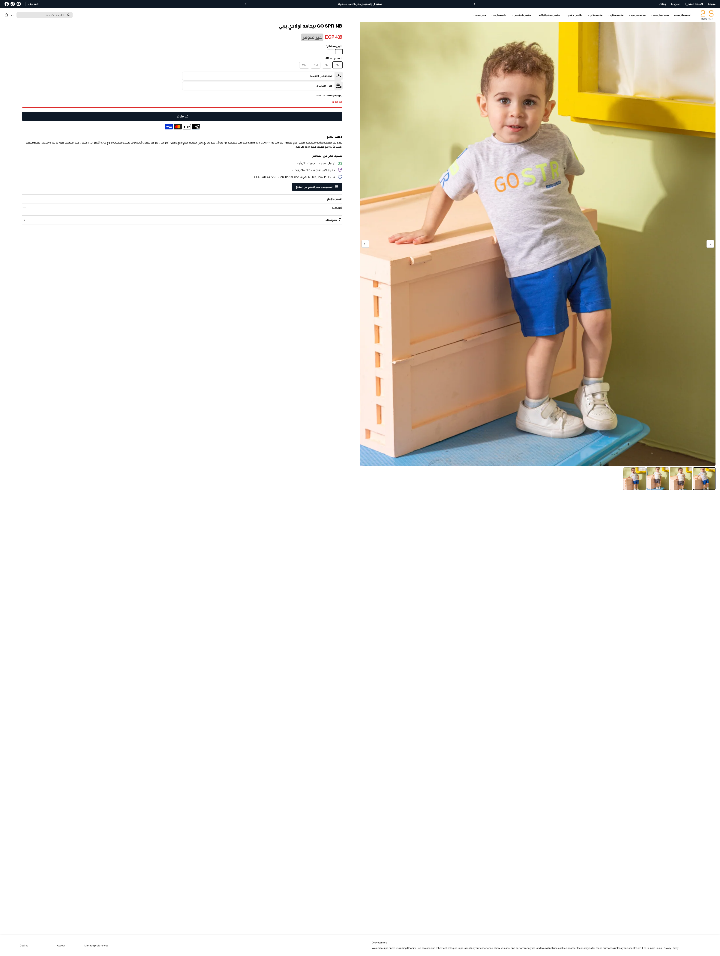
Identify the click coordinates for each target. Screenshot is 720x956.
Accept (61, 945)
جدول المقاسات (324, 85)
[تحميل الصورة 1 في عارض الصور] (704, 478)
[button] (6, 15)
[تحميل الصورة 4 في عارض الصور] (634, 478)
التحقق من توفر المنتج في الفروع (314, 186)
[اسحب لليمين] (365, 244)
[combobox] (44, 15)
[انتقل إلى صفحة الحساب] (12, 15)
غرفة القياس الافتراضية (321, 76)
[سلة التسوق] (6, 15)
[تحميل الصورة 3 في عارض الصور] (657, 478)
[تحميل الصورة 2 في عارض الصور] (681, 478)
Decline (24, 945)
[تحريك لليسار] (710, 244)
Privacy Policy (671, 947)
